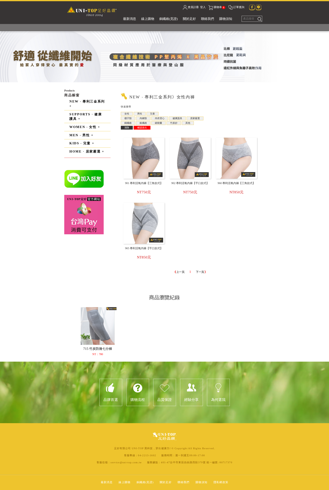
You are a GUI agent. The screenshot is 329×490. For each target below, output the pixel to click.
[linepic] (84, 178)
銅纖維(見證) (168, 19)
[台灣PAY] (84, 214)
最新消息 (129, 19)
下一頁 (200, 271)
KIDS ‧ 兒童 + (81, 143)
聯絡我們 (207, 19)
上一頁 (180, 271)
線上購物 (147, 19)
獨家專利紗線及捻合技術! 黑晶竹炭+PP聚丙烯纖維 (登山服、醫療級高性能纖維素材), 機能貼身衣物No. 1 (164, 27)
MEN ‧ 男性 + (81, 135)
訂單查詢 (238, 7)
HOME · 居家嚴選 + (86, 151)
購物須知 (225, 19)
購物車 (219, 7)
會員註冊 (193, 7)
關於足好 (189, 19)
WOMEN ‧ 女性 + (84, 127)
